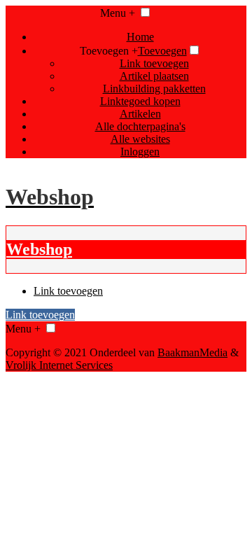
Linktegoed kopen (140, 101)
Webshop (39, 249)
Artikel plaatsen (154, 76)
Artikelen (140, 114)
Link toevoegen (154, 63)
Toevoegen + (109, 51)
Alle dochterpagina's (140, 126)
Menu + (117, 13)
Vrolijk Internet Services (59, 365)
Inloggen (140, 152)
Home (140, 37)
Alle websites (140, 139)
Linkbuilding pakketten (154, 88)
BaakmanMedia (192, 352)
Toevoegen (162, 51)
